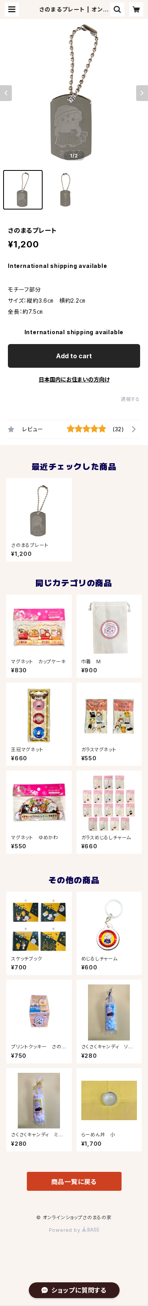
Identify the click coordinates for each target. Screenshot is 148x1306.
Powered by (65, 1230)
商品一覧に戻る (74, 1182)
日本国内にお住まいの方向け (74, 379)
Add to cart (74, 356)
